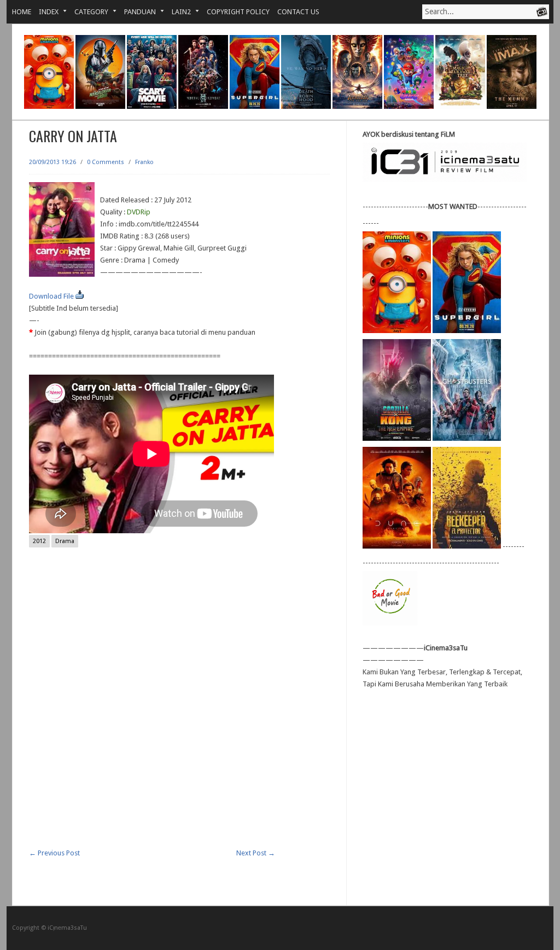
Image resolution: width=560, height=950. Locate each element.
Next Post (255, 853)
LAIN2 (177, 12)
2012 (39, 541)
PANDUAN (136, 12)
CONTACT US (298, 12)
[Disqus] (179, 708)
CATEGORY (87, 12)
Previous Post (54, 853)
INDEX (45, 12)
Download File (52, 296)
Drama (64, 541)
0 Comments (105, 162)
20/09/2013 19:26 (52, 162)
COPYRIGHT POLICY (238, 12)
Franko (144, 162)
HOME (21, 12)
